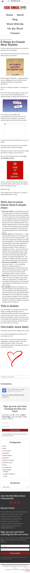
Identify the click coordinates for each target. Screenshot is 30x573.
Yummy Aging (7, 469)
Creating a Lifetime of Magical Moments (12, 523)
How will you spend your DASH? (10, 521)
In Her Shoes (7, 450)
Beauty (6, 471)
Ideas (4, 448)
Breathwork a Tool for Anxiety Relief (11, 516)
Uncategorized (7, 467)
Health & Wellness (9, 474)
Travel (5, 465)
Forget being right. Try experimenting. (11, 519)
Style (5, 476)
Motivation (6, 458)
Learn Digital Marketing (14, 389)
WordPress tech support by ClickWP (15, 569)
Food (4, 446)
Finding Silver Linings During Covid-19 (12, 514)
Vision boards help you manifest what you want (14, 511)
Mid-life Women (7, 455)
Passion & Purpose (8, 460)
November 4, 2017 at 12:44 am (14, 391)
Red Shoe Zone (15, 8)
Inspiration (11, 377)
